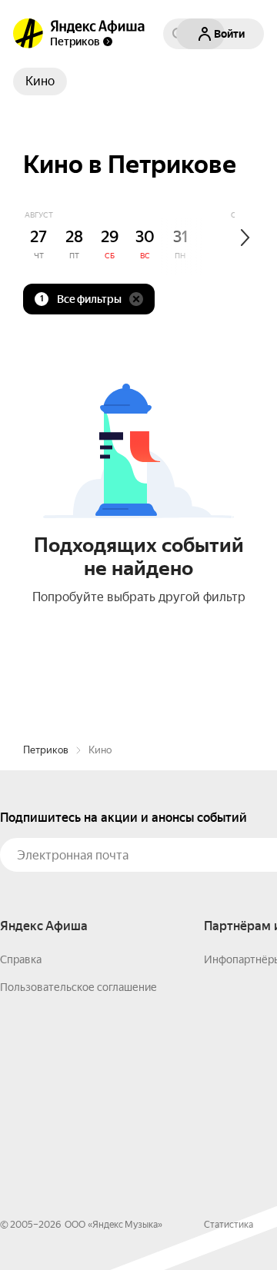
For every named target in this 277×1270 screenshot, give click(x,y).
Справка (21, 959)
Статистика (228, 1224)
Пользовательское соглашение (78, 987)
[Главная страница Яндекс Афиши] (28, 33)
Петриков (45, 750)
